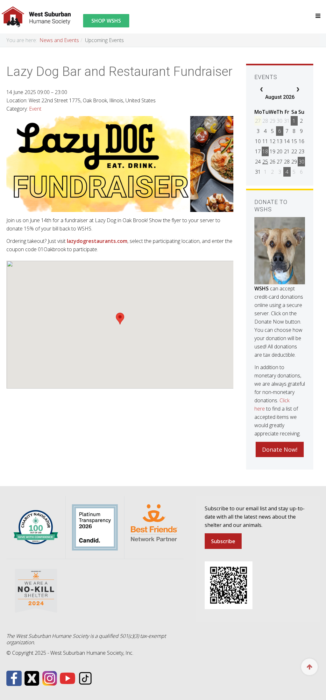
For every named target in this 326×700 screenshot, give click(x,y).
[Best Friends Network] (154, 522)
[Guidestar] (95, 526)
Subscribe (223, 541)
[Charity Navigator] (36, 526)
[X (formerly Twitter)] (31, 677)
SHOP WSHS (106, 20)
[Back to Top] (309, 667)
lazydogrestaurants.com (97, 240)
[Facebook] (14, 677)
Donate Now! (279, 449)
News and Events (59, 40)
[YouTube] (67, 677)
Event (35, 108)
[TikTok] (85, 677)
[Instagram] (49, 677)
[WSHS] (36, 17)
